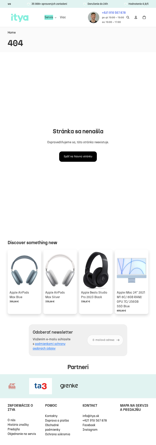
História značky (18, 424)
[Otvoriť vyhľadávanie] (128, 17)
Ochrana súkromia (57, 434)
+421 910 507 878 (95, 420)
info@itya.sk (91, 416)
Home (12, 32)
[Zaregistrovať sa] (118, 340)
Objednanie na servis (22, 434)
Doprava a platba (57, 420)
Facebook (89, 425)
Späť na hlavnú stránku (78, 156)
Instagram (90, 429)
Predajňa (14, 429)
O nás (11, 420)
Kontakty (51, 416)
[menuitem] (63, 17)
